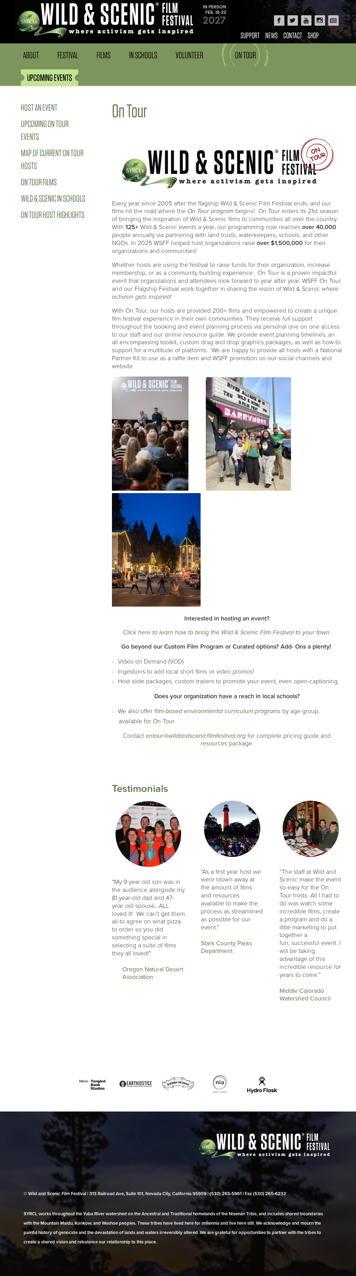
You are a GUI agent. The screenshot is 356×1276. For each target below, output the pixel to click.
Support (250, 35)
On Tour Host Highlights (52, 214)
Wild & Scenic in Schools (53, 198)
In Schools (143, 55)
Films (104, 55)
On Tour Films (39, 182)
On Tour (245, 55)
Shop (313, 35)
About (31, 55)
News (271, 35)
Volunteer (189, 55)
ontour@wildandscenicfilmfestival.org (196, 736)
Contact (292, 35)
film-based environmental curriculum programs (217, 711)
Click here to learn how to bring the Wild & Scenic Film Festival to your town (226, 632)
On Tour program (210, 211)
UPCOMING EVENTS (49, 77)
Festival (67, 55)
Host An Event (39, 107)
